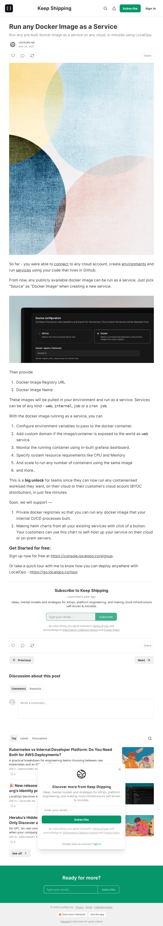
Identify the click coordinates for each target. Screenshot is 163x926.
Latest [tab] (24, 738)
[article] (81, 762)
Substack (65, 921)
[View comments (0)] (23, 56)
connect (61, 264)
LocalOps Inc (27, 42)
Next (141, 660)
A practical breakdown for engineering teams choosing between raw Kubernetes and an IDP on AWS (56, 762)
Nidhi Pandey (27, 837)
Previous (24, 660)
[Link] (3, 548)
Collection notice (103, 907)
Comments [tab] (19, 688)
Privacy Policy (111, 832)
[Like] (13, 56)
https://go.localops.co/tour (53, 572)
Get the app (97, 914)
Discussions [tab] (39, 738)
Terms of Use (100, 828)
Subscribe (130, 8)
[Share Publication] (114, 8)
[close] (119, 769)
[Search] (105, 8)
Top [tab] (14, 738)
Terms (88, 907)
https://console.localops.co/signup (82, 556)
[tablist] (26, 689)
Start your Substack (73, 914)
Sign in (151, 8)
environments (134, 264)
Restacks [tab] (35, 688)
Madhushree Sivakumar (33, 769)
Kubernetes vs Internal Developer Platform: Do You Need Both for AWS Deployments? (60, 752)
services (23, 270)
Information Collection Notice (80, 832)
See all (17, 853)
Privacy (80, 907)
